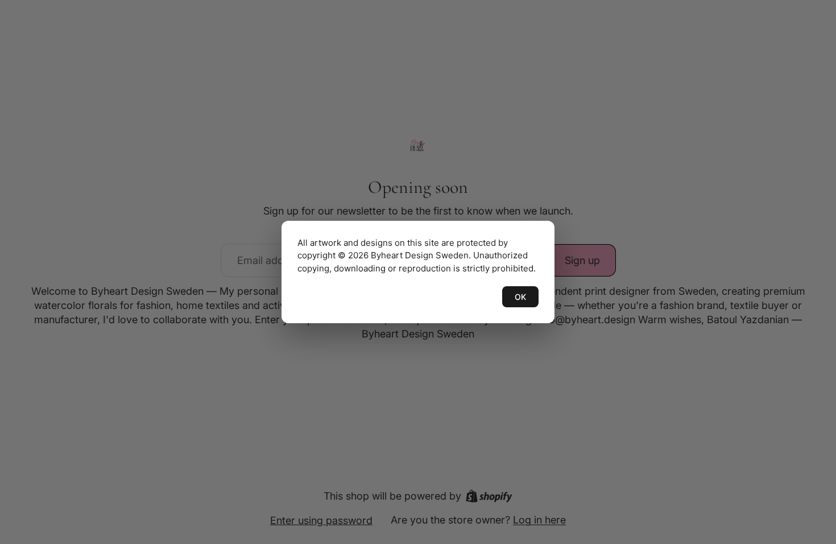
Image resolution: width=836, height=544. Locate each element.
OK (520, 297)
